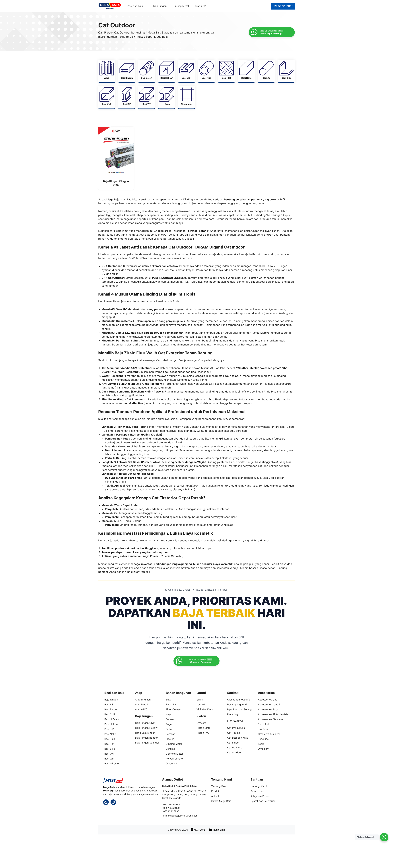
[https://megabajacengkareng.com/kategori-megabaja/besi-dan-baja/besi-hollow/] (166, 71)
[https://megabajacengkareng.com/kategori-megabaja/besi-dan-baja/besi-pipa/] (206, 71)
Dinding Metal (181, 6)
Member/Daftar (283, 6)
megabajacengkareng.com (184, 815)
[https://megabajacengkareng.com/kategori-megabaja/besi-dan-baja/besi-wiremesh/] (186, 97)
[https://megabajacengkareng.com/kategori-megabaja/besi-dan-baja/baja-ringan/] (126, 71)
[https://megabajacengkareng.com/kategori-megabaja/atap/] (106, 71)
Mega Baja (219, 829)
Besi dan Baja (135, 6)
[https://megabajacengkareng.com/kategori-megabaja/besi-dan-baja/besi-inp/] (126, 97)
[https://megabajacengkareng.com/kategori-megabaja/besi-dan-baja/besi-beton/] (146, 71)
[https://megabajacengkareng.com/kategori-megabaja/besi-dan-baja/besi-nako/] (246, 71)
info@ (166, 815)
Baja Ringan (160, 6)
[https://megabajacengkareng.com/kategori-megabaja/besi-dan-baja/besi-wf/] (146, 97)
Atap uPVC (201, 6)
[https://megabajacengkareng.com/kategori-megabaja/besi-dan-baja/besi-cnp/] (186, 71)
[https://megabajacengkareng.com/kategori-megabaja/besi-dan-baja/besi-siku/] (286, 71)
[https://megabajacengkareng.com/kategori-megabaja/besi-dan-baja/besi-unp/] (106, 97)
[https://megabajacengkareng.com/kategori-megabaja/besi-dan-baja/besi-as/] (266, 71)
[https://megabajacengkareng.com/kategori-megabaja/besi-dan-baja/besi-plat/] (226, 71)
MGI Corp (200, 829)
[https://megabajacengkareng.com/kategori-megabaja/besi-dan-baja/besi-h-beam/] (166, 97)
